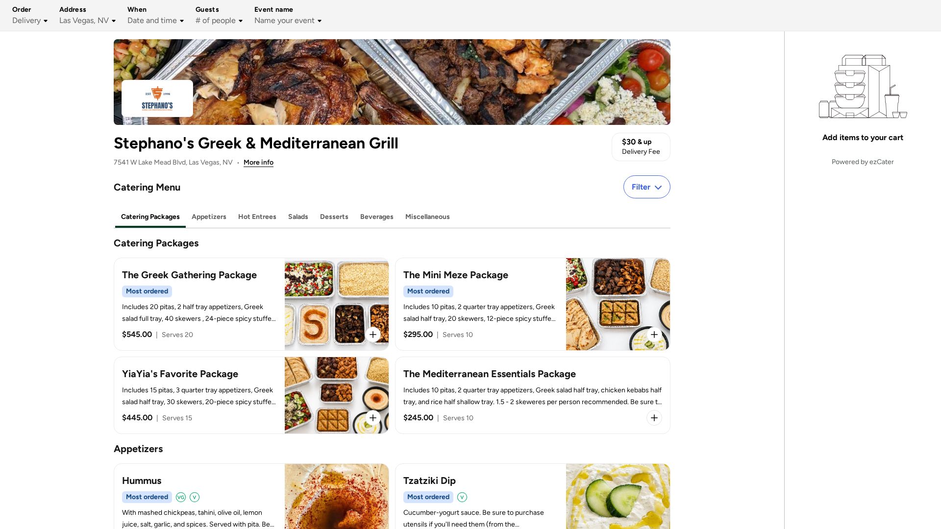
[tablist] (392, 217)
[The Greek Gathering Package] (251, 304)
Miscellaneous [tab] (427, 217)
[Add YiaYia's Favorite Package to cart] (373, 418)
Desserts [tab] (334, 217)
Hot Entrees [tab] (257, 217)
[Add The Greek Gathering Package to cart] (373, 334)
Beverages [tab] (377, 217)
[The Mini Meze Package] (533, 304)
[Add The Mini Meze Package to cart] (654, 334)
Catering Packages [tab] (150, 217)
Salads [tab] (298, 217)
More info (258, 162)
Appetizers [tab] (209, 217)
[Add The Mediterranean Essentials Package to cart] (654, 418)
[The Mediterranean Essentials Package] (533, 395)
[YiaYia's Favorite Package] (251, 395)
